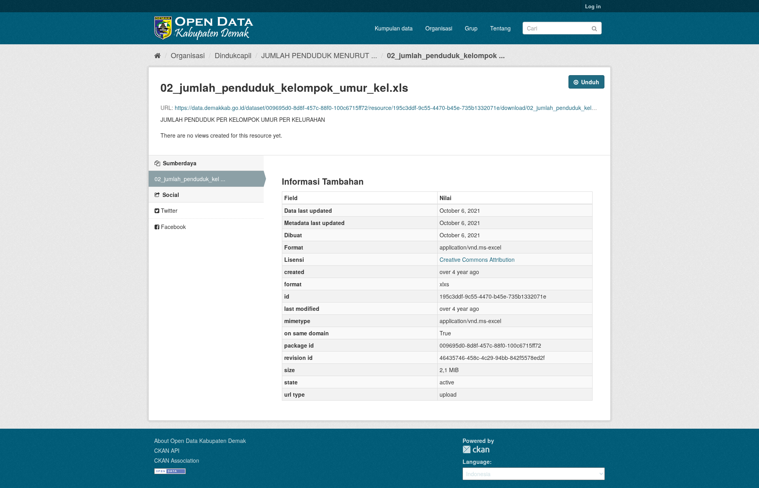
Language (476, 461)
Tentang (500, 28)
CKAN (476, 449)
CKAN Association (176, 460)
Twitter (168, 210)
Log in (593, 6)
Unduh (589, 82)
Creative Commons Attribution (477, 259)
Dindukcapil (233, 55)
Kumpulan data (394, 28)
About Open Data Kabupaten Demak (200, 440)
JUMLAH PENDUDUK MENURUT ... (319, 55)
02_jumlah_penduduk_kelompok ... (446, 55)
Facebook (172, 227)
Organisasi (438, 28)
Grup (471, 28)
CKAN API (166, 450)
